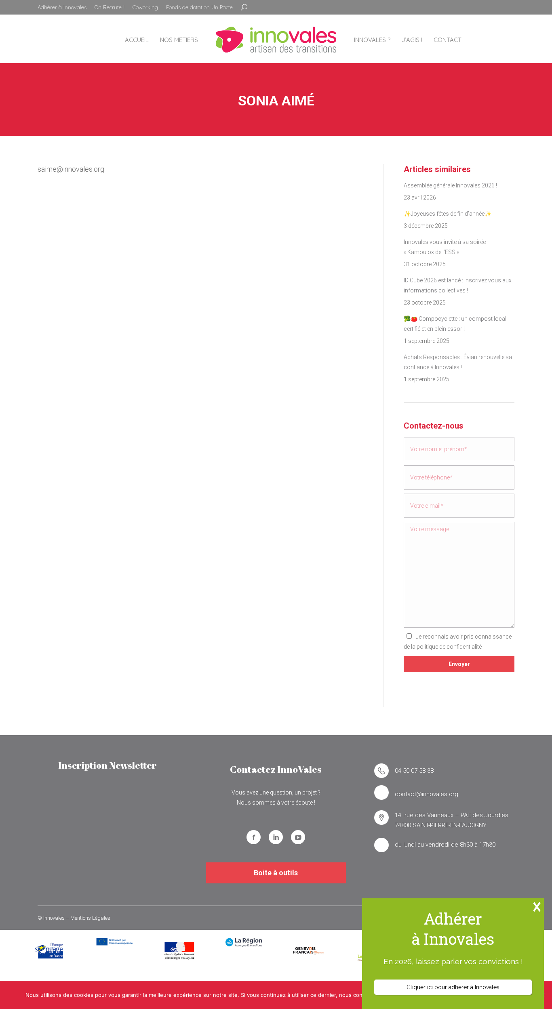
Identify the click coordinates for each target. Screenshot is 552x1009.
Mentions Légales (90, 918)
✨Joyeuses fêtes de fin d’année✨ (447, 213)
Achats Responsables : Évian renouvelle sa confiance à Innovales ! (458, 362)
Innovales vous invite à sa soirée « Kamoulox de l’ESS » (445, 247)
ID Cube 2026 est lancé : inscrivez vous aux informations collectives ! (458, 285)
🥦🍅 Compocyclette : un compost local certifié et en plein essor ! (455, 323)
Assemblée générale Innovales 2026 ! (450, 185)
